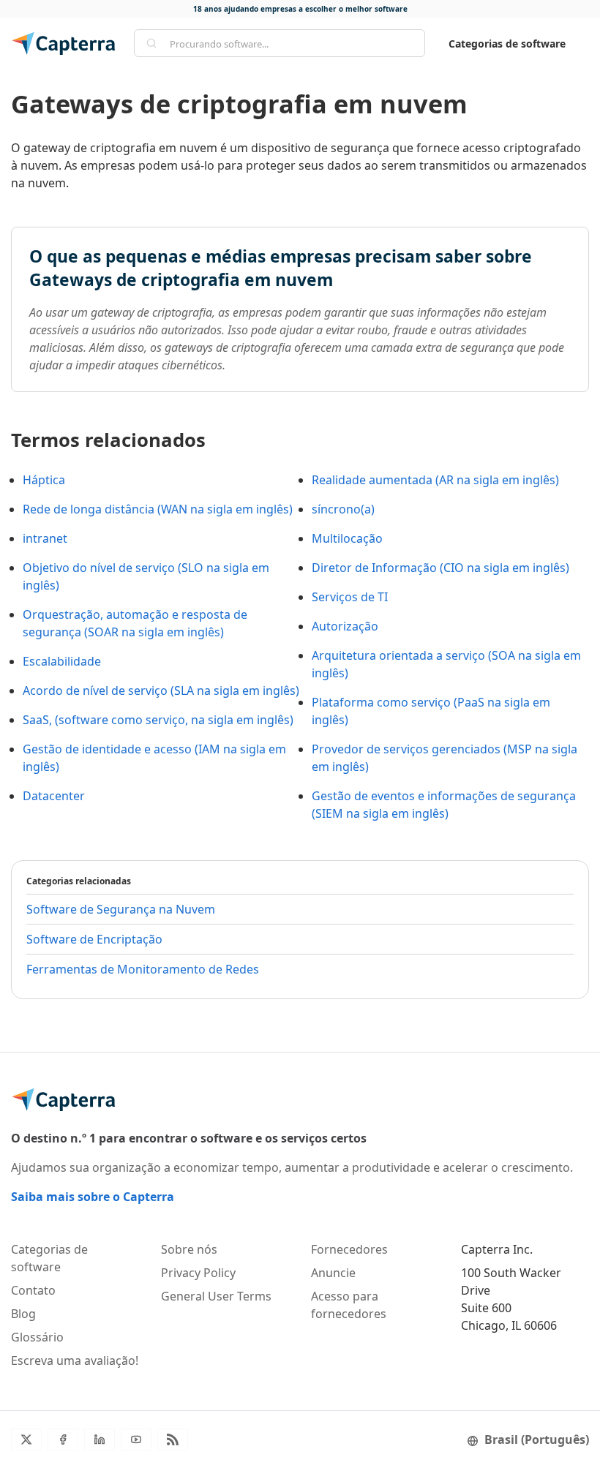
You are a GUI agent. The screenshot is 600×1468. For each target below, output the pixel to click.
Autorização (345, 626)
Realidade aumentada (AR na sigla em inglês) (435, 480)
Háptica (44, 480)
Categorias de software (507, 43)
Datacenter (54, 796)
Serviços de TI (350, 597)
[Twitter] (26, 1439)
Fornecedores (349, 1249)
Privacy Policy (198, 1273)
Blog (23, 1314)
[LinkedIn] (99, 1439)
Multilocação (347, 538)
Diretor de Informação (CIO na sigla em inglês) (440, 568)
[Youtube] (136, 1439)
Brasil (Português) (536, 1439)
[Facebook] (63, 1439)
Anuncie (333, 1273)
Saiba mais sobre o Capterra (92, 1197)
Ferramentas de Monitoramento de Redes (142, 969)
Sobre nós (189, 1249)
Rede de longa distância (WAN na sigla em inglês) (158, 509)
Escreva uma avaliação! (74, 1360)
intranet (45, 538)
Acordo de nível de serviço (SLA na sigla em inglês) (161, 690)
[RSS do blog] (172, 1439)
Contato (33, 1290)
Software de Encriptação (94, 939)
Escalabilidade (62, 661)
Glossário (37, 1337)
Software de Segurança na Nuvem (120, 909)
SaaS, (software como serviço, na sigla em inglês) (158, 720)
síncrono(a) (343, 509)
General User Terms (216, 1296)
